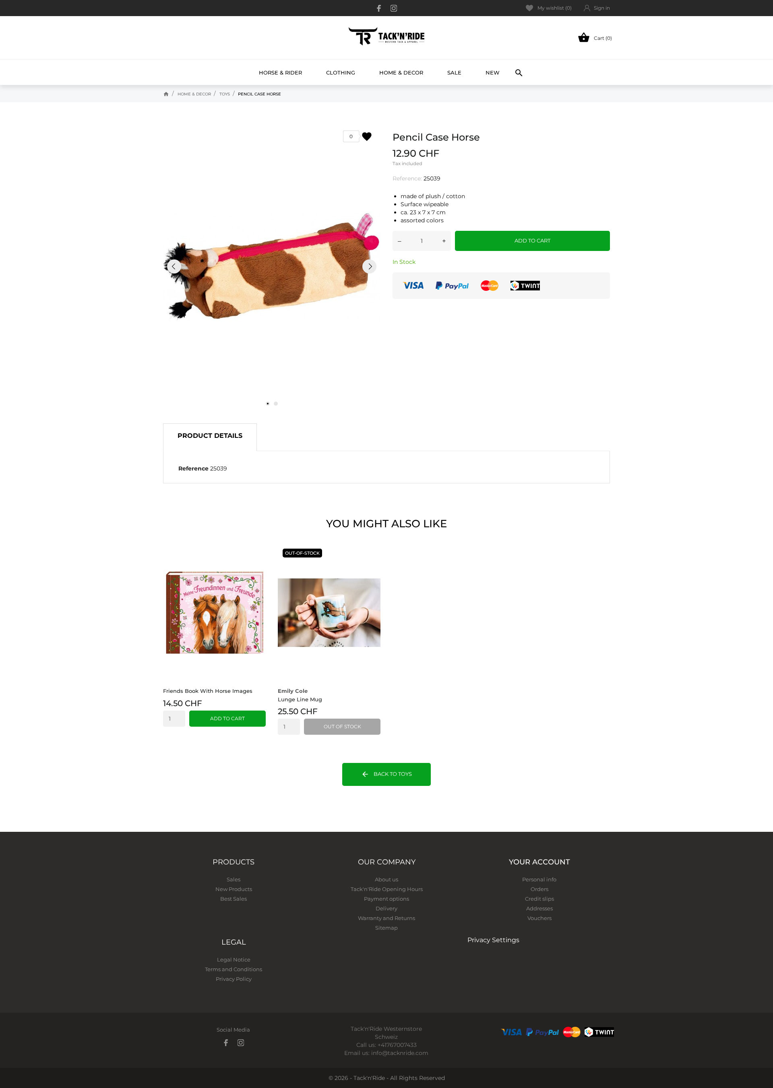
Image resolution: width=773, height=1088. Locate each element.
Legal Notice (233, 959)
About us (386, 879)
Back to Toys (386, 774)
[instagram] (394, 8)
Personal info (539, 879)
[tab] (210, 437)
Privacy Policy (234, 979)
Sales (233, 879)
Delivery (386, 908)
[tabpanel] (271, 266)
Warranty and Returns (386, 918)
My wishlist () (554, 8)
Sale (454, 72)
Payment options (386, 898)
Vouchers (539, 918)
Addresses (539, 908)
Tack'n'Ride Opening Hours (387, 889)
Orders (539, 889)
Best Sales (233, 898)
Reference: (407, 178)
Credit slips (539, 898)
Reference (193, 468)
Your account (539, 862)
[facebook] (379, 8)
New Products (233, 889)
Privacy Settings (493, 940)
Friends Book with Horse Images (207, 691)
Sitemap (386, 927)
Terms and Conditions (233, 969)
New (495, 69)
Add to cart (532, 240)
